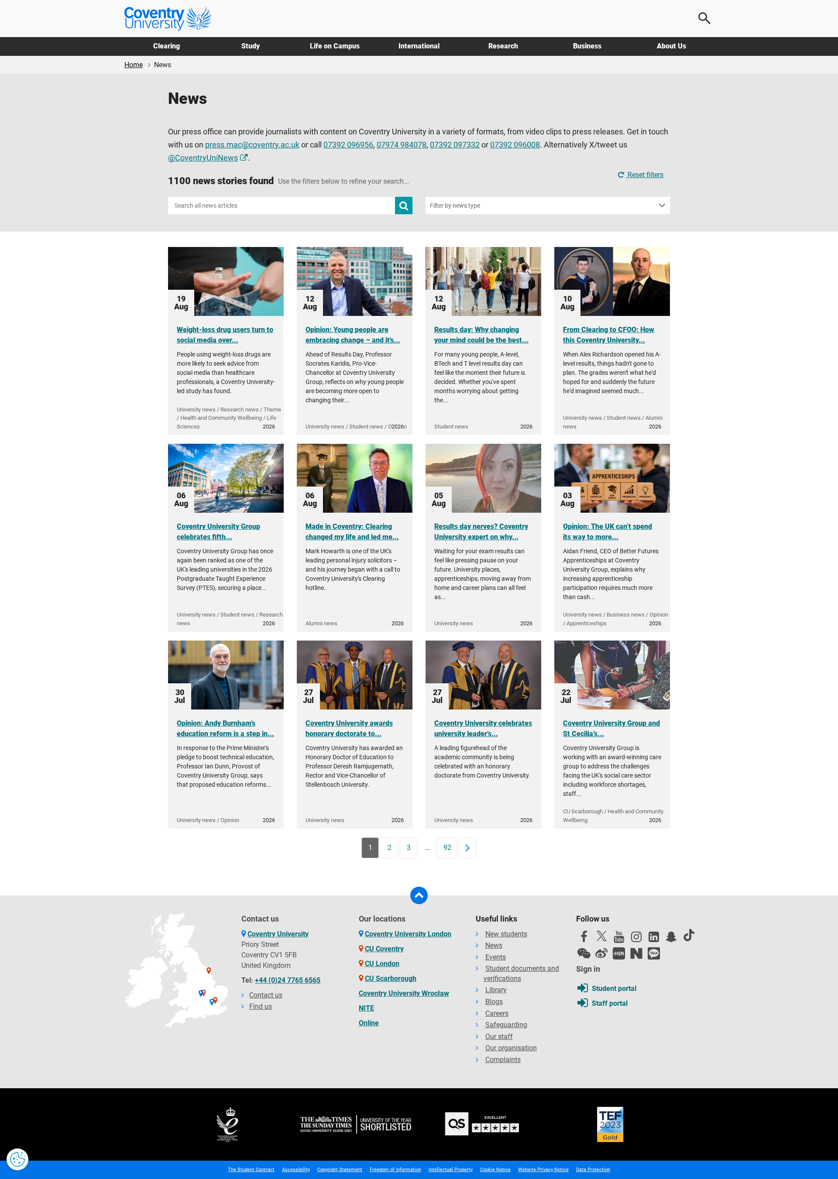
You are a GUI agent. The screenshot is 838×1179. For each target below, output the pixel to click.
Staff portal (610, 1003)
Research (503, 46)
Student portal (614, 988)
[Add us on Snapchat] (671, 939)
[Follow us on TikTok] (689, 935)
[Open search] (705, 18)
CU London (382, 964)
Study (250, 46)
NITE (366, 1008)
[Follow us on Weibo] (601, 953)
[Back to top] (419, 895)
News (493, 945)
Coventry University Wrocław (404, 993)
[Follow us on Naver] (636, 953)
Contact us (265, 995)
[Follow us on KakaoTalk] (654, 953)
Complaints (503, 1060)
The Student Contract (251, 1169)
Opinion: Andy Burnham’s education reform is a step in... (225, 728)
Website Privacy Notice (543, 1169)
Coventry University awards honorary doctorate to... (349, 728)
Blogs (494, 1001)
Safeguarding (506, 1025)
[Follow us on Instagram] (636, 939)
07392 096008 (515, 145)
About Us (671, 46)
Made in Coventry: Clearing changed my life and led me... (352, 531)
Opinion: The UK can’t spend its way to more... (607, 531)
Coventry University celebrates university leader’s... (483, 728)
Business (587, 46)
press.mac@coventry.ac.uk (252, 145)
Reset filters (644, 175)
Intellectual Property (451, 1169)
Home (133, 65)
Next (470, 847)
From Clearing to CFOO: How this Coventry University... (608, 335)
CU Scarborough (390, 978)
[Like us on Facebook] (584, 939)
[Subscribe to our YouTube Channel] (619, 939)
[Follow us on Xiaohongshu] (619, 953)
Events (495, 957)
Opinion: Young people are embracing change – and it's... (353, 335)
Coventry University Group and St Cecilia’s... (611, 728)
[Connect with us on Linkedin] (654, 939)
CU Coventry (384, 949)
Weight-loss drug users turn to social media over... (225, 335)
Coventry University (278, 934)
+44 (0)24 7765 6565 (287, 980)
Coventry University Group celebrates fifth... (218, 531)
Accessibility (296, 1169)
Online (369, 1023)
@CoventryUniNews (203, 158)
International (419, 46)
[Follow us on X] (601, 936)
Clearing (166, 46)
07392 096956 (348, 145)
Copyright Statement (339, 1169)
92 (447, 847)
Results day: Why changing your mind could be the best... (481, 335)
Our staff (499, 1036)
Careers (496, 1013)
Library (496, 990)
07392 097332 (455, 145)
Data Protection (593, 1169)
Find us (260, 1006)
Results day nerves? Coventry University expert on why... (481, 531)
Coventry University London (408, 934)
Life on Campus (335, 46)
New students (506, 934)
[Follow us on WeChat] (584, 953)
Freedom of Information (395, 1169)
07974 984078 (401, 145)
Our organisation (511, 1048)
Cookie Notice (495, 1169)
